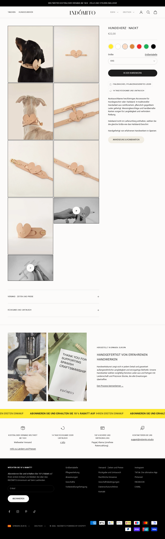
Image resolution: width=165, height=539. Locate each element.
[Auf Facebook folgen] (9, 511)
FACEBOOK (140, 482)
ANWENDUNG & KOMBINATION (126, 140)
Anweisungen (72, 477)
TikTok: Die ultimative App (146, 472)
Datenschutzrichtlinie (108, 487)
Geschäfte (70, 482)
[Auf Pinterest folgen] (26, 511)
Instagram (139, 467)
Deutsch (127, 12)
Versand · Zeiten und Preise (110, 467)
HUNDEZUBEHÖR (26, 12)
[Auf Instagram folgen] (17, 511)
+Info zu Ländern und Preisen (23, 449)
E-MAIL (138, 487)
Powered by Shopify (76, 526)
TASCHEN (11, 12)
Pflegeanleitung (72, 472)
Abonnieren (18, 499)
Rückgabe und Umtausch (109, 472)
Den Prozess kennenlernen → (110, 386)
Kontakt (101, 492)
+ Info (62, 442)
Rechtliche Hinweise (107, 477)
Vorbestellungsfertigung (76, 487)
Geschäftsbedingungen (108, 482)
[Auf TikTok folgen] (34, 511)
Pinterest (139, 477)
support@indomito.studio (142, 439)
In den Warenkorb (132, 73)
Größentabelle (151, 54)
